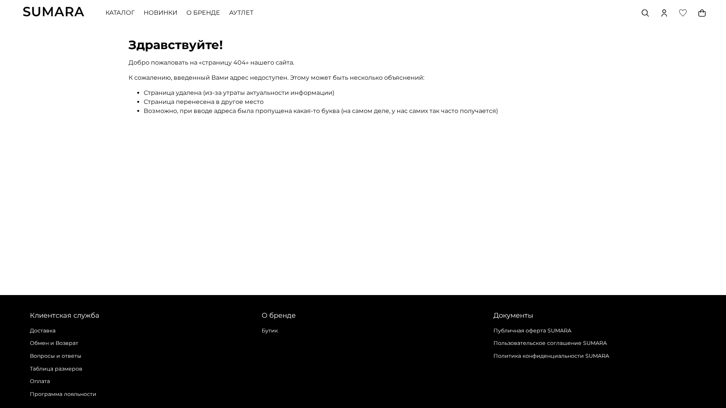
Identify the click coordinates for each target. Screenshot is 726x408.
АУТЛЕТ (241, 12)
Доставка (43, 330)
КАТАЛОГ (120, 12)
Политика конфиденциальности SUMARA (551, 355)
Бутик (270, 330)
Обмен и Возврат (54, 343)
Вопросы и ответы (55, 355)
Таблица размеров (56, 368)
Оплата (40, 381)
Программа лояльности (63, 394)
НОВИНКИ (160, 12)
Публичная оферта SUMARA (532, 330)
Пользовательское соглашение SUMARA (550, 343)
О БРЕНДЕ (203, 12)
